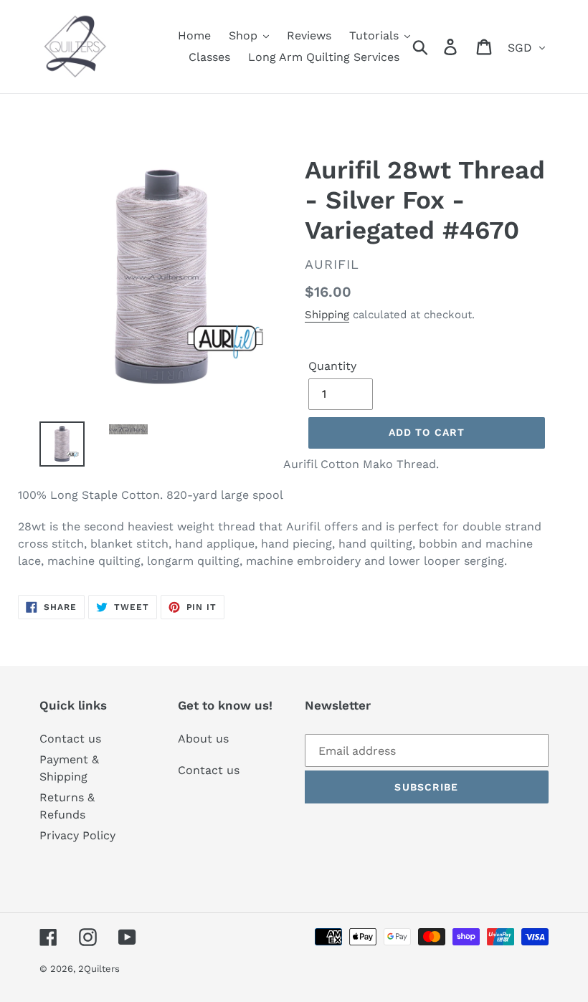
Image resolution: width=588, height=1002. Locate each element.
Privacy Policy (77, 835)
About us (203, 738)
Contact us (70, 738)
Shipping (327, 314)
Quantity (332, 366)
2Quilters (99, 968)
